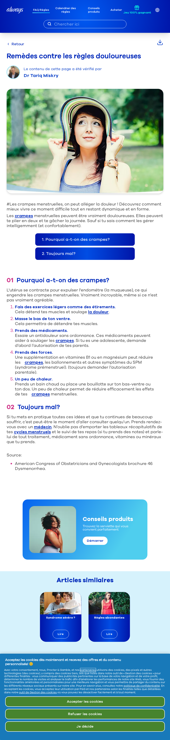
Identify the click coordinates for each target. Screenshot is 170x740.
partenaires (88, 670)
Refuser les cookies (85, 714)
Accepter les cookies (85, 701)
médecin (43, 427)
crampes (24, 216)
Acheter (116, 10)
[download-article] (160, 42)
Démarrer (95, 540)
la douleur (98, 312)
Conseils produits (94, 10)
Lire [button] (61, 634)
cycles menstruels (32, 432)
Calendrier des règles (65, 10)
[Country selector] (157, 10)
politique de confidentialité (142, 686)
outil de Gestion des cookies (38, 692)
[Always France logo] (15, 10)
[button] (85, 239)
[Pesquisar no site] (49, 24)
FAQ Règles (41, 10)
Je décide (84, 726)
